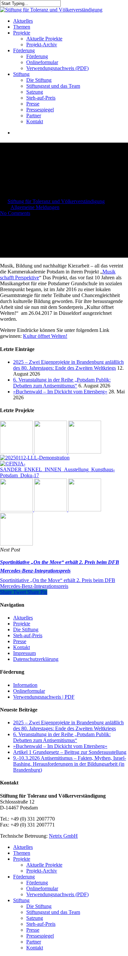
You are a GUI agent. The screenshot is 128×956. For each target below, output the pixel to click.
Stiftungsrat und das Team (53, 912)
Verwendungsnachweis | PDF (44, 697)
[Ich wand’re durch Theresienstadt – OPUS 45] (51, 509)
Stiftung (21, 900)
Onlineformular (29, 691)
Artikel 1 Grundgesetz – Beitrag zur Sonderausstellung (69, 752)
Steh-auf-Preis (27, 635)
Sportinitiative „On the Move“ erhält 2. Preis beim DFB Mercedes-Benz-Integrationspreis (57, 583)
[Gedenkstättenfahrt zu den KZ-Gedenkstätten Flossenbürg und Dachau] (17, 509)
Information (25, 685)
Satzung (34, 918)
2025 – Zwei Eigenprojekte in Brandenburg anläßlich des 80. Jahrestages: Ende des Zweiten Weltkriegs (68, 365)
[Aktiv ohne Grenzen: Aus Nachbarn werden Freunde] (84, 452)
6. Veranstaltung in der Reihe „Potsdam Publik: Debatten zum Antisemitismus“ (62, 382)
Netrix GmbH (63, 836)
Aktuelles (23, 617)
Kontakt (21, 647)
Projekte (21, 623)
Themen (21, 853)
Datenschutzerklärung (35, 659)
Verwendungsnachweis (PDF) (57, 894)
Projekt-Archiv (41, 871)
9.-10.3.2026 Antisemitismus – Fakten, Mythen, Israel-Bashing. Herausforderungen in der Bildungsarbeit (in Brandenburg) (69, 764)
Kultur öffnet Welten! (45, 336)
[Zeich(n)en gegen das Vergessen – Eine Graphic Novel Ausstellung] (51, 452)
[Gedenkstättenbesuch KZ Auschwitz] (16, 544)
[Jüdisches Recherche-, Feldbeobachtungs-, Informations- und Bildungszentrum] (35, 457)
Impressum (24, 653)
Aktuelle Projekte (44, 865)
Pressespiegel (40, 936)
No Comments (15, 213)
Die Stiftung (25, 629)
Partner (33, 941)
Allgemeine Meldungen (35, 207)
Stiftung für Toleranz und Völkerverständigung (56, 201)
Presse (19, 641)
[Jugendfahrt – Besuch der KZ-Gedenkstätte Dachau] (84, 509)
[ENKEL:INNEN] (64, 475)
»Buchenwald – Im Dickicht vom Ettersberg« (60, 391)
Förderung (24, 876)
